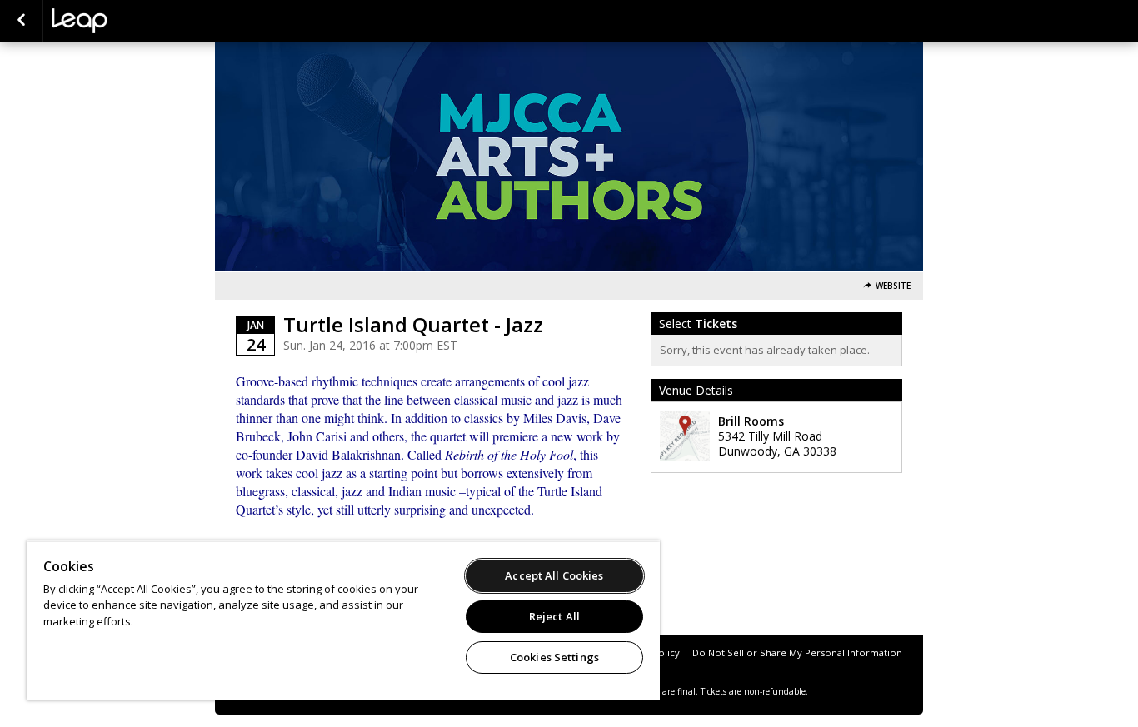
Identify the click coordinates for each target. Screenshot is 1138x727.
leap (135, 20)
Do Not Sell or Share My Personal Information (797, 652)
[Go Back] (21, 21)
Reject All (554, 616)
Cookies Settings (554, 657)
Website (893, 286)
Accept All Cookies (554, 575)
